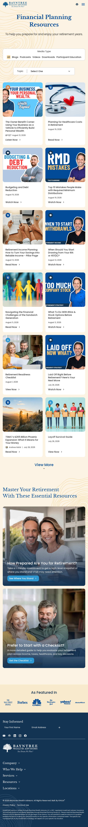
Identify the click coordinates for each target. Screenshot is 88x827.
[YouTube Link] (4, 735)
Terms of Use (23, 805)
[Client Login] (77, 4)
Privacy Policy (9, 805)
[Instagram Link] (20, 735)
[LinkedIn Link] (15, 735)
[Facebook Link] (25, 735)
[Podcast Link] (9, 735)
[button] (83, 4)
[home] (15, 4)
